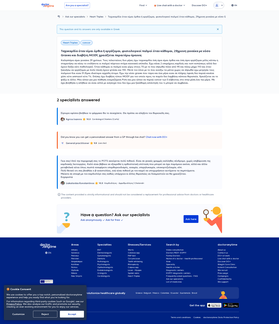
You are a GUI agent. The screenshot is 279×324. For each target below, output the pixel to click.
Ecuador (175, 293)
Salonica (75, 252)
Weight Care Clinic (226, 264)
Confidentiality (225, 279)
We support (223, 282)
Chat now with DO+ (156, 137)
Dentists (101, 258)
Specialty (170, 264)
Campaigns (223, 276)
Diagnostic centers (175, 270)
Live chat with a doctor (228, 258)
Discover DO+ (224, 261)
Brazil (194, 293)
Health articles (173, 267)
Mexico (156, 293)
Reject (45, 314)
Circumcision (134, 258)
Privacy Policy (14, 304)
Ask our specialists (75, 16)
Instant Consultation (227, 267)
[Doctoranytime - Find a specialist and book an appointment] (59, 16)
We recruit (222, 270)
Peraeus (75, 255)
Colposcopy (133, 267)
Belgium (147, 293)
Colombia (164, 293)
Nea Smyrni (76, 276)
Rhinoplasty (133, 264)
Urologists (102, 273)
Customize (18, 314)
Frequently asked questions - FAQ (182, 276)
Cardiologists (103, 276)
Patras (74, 267)
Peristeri (75, 258)
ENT (99, 250)
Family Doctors (173, 255)
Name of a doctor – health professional (184, 258)
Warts (131, 250)
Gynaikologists (104, 255)
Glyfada (75, 270)
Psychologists (103, 264)
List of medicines (174, 282)
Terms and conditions (181, 317)
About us (222, 250)
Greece (139, 293)
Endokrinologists (105, 270)
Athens (74, 250)
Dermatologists (104, 252)
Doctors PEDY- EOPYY (176, 252)
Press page (223, 273)
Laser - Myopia (135, 270)
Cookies (197, 317)
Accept (72, 314)
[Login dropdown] (218, 5)
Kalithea (75, 264)
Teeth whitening (135, 261)
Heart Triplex (96, 16)
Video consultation (175, 250)
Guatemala (185, 293)
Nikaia (74, 273)
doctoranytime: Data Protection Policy (221, 317)
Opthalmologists (105, 267)
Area (168, 261)
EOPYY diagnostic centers (178, 273)
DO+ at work (224, 255)
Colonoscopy (134, 252)
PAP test (132, 255)
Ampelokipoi (76, 261)
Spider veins (133, 273)
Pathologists (103, 261)
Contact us (223, 252)
